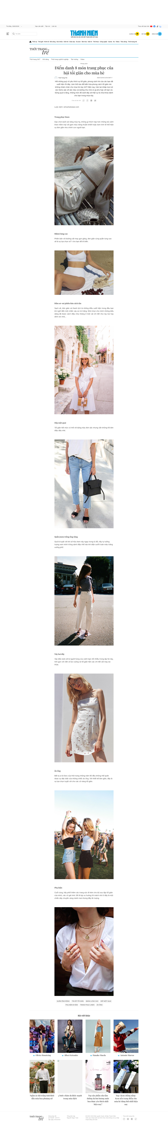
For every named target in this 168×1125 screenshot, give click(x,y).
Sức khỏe (59, 42)
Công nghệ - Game (106, 42)
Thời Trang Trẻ (62, 78)
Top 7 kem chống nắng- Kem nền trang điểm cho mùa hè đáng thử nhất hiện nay (126, 1100)
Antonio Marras (127, 1055)
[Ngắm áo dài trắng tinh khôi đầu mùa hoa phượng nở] (42, 1076)
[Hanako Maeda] (98, 1036)
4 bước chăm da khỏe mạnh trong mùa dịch (70, 1097)
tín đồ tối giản (78, 1001)
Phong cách (84, 63)
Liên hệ (54, 26)
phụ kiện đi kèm (72, 1005)
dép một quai (106, 1001)
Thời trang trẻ (132, 42)
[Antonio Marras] (126, 1036)
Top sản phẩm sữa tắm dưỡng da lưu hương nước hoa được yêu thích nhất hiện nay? (98, 1100)
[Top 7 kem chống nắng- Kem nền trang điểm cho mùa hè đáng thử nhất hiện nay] (126, 1076)
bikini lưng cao (92, 1001)
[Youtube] (151, 26)
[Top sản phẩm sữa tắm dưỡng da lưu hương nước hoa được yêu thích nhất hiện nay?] (98, 1076)
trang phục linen (87, 1005)
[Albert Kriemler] (70, 1036)
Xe (114, 42)
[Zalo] (160, 26)
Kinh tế (46, 42)
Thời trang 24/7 (35, 59)
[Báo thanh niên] (84, 34)
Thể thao (96, 42)
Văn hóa (84, 42)
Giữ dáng (45, 59)
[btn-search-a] (13, 34)
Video (117, 42)
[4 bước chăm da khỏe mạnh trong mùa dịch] (70, 1076)
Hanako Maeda (99, 1055)
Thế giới (40, 42)
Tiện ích (47, 26)
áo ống (99, 1005)
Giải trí (90, 42)
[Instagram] (132, 1119)
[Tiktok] (157, 26)
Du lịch (78, 42)
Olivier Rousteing (43, 1055)
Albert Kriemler (71, 1055)
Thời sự (34, 42)
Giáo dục (72, 42)
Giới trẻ (66, 42)
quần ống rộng (63, 1001)
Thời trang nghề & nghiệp (60, 59)
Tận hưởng (74, 59)
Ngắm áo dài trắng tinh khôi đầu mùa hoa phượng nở (42, 1097)
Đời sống (53, 42)
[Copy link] (83, 100)
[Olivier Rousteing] (42, 1036)
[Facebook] (154, 26)
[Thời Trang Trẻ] (56, 77)
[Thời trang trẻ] (40, 51)
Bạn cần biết (39, 26)
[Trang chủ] (30, 42)
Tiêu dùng (123, 42)
